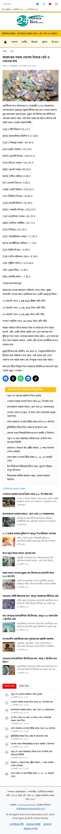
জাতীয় (24, 42)
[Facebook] (37, 4)
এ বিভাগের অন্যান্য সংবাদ (14, 489)
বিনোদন (55, 42)
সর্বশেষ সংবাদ (9, 686)
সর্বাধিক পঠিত (24, 686)
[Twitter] (44, 4)
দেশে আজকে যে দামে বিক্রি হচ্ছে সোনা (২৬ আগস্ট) (33, 728)
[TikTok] (36, 378)
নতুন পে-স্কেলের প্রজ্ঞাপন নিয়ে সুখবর (26, 694)
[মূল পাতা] (5, 42)
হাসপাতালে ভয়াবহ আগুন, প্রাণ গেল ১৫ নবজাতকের (38, 33)
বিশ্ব (11, 51)
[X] (13, 378)
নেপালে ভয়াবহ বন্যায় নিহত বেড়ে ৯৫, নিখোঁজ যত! (32, 702)
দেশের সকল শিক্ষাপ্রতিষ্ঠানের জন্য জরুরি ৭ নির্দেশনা (32, 743)
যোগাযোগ (47, 824)
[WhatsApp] (21, 378)
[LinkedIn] (28, 378)
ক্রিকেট (34, 42)
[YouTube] (50, 4)
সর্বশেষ (14, 42)
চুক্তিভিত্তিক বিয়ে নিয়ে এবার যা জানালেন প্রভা (29, 736)
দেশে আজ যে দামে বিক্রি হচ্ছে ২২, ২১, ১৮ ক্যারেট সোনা (32, 775)
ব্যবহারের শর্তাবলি (33, 824)
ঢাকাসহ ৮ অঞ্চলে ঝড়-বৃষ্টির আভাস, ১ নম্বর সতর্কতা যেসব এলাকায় (32, 764)
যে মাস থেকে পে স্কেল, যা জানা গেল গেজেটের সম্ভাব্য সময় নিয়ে (31, 719)
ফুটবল (44, 42)
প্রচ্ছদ (5, 51)
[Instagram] (56, 4)
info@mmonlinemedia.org (30, 808)
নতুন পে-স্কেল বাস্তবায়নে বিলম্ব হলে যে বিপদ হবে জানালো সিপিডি (31, 753)
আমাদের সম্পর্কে (31, 828)
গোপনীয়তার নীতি (17, 824)
